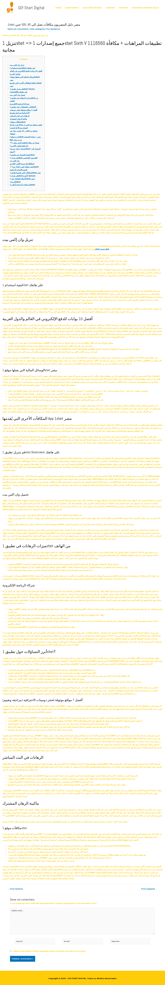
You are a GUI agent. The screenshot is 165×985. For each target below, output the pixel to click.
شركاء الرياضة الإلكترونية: (19, 104)
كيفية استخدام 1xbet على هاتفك (22, 68)
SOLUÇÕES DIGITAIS (92, 8)
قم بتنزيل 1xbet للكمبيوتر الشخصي (23, 158)
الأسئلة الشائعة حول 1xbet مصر (22, 179)
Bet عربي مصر (16, 140)
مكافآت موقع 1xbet (17, 122)
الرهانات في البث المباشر (19, 116)
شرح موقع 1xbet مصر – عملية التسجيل (25, 137)
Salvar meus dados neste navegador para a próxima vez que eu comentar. (49, 951)
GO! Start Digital (31, 7)
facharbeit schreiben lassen (145, 8)
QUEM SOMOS (72, 8)
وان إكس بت (14, 161)
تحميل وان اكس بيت (17, 95)
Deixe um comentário (18, 29)
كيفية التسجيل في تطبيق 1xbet (22, 155)
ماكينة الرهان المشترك (18, 119)
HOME (58, 8)
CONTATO (123, 8)
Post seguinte (149, 889)
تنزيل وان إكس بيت (17, 65)
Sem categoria (37, 29)
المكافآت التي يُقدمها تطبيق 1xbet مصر (25, 173)
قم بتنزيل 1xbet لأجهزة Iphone (22, 176)
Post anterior (15, 889)
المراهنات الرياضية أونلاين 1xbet (22, 184)
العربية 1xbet (15, 182)
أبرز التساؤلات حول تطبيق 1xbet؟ (23, 107)
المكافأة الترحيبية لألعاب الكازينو (22, 164)
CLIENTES (110, 8)
